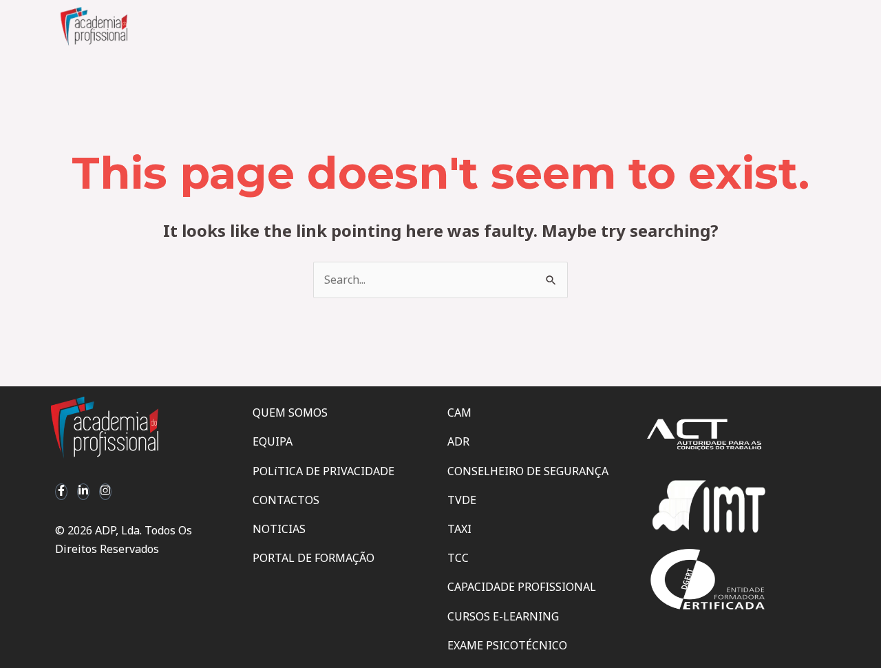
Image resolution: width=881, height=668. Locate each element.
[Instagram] (105, 491)
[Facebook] (61, 491)
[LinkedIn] (83, 491)
